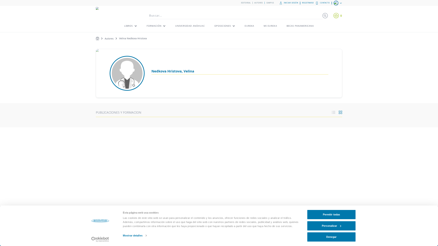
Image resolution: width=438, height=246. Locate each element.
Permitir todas (331, 214)
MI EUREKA (270, 25)
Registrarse (308, 3)
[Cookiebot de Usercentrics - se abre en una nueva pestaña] (100, 239)
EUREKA (249, 25)
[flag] (338, 3)
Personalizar (329, 225)
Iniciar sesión (291, 3)
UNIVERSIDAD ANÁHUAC (190, 25)
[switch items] (340, 112)
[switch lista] (333, 112)
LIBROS (128, 25)
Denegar (331, 236)
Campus (270, 3)
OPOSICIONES (222, 25)
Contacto (325, 3)
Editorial (246, 3)
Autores (258, 3)
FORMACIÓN (154, 25)
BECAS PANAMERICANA (300, 25)
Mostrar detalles (133, 235)
